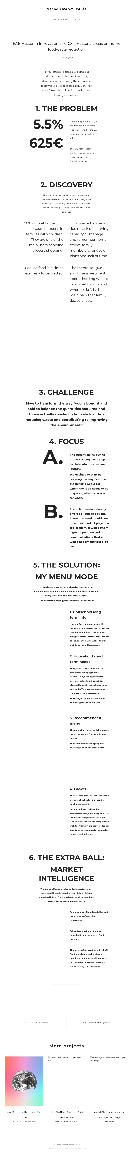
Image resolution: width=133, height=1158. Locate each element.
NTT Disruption (25, 1122)
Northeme (64, 1148)
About (77, 20)
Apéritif (105, 1122)
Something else (67, 58)
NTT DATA (16, 1122)
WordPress (82, 1148)
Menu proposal (44, 717)
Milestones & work (61, 20)
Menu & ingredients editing (44, 721)
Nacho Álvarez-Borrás (66, 9)
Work (34, 1122)
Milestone (111, 1122)
